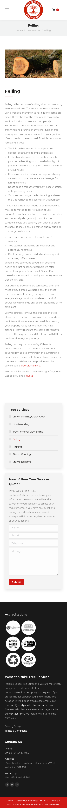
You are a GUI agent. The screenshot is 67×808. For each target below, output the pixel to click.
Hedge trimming (29, 800)
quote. (30, 375)
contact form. (17, 713)
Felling (16, 439)
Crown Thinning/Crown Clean (29, 416)
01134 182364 (21, 752)
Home (19, 30)
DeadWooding (21, 424)
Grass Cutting (13, 800)
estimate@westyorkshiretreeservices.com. (29, 705)
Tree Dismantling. (31, 365)
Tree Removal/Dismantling (28, 431)
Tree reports (43, 800)
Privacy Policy (13, 726)
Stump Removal (22, 461)
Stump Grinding (22, 454)
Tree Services (33, 30)
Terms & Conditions (16, 730)
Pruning (17, 446)
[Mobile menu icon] (7, 10)
